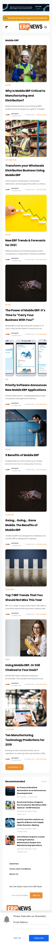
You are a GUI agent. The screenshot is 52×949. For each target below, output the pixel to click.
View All (44, 782)
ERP (6, 379)
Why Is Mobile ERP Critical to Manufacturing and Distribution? (25, 95)
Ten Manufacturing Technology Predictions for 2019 (24, 740)
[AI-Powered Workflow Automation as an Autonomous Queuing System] (10, 791)
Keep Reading (41, 115)
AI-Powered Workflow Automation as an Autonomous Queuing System (31, 790)
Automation (10, 160)
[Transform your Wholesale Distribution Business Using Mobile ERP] (26, 138)
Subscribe (39, 938)
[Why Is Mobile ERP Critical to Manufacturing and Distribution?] (26, 63)
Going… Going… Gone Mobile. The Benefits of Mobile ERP (21, 525)
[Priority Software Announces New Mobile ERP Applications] (26, 357)
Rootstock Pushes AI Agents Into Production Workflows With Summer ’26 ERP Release (31, 805)
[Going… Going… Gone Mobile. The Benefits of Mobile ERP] (26, 493)
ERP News (15, 114)
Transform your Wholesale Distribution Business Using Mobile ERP (25, 170)
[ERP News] (26, 27)
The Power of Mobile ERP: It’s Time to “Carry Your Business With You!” (25, 315)
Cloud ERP (9, 515)
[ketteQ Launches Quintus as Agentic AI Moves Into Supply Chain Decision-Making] (10, 823)
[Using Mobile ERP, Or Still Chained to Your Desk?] (26, 637)
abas (7, 659)
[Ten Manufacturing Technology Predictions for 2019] (26, 707)
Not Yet (17, 938)
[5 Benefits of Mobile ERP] (26, 427)
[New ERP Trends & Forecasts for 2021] (26, 213)
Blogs (8, 85)
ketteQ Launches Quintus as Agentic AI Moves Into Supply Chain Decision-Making (30, 822)
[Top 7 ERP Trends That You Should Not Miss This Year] (26, 567)
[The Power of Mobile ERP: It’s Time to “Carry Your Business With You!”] (26, 283)
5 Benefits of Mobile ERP (22, 455)
